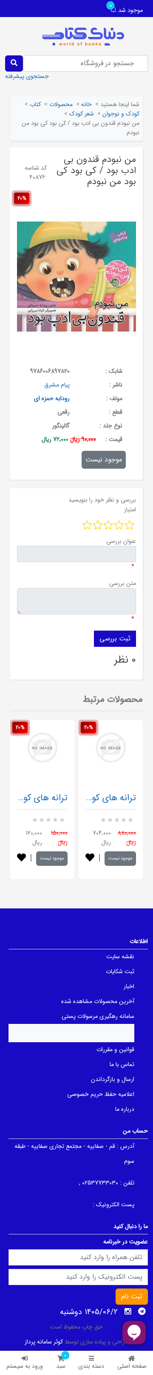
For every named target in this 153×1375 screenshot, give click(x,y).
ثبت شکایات (120, 971)
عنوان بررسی (121, 541)
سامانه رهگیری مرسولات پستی (98, 1016)
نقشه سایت (120, 956)
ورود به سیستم (24, 1366)
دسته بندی (91, 1366)
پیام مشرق (57, 384)
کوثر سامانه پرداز (44, 1341)
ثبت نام (131, 1296)
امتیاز (130, 509)
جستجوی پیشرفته (27, 76)
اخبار (129, 986)
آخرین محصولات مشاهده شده (97, 1001)
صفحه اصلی (132, 1366)
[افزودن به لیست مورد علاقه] (21, 858)
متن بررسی (122, 583)
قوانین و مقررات (115, 1049)
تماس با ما (122, 1064)
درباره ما (124, 1109)
